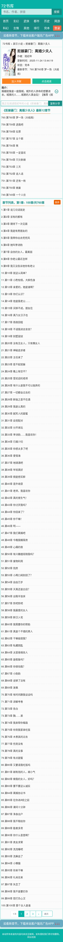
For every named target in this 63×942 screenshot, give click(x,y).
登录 (57, 28)
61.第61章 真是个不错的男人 (17, 631)
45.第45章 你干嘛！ (12, 519)
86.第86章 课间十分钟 (13, 807)
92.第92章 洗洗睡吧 (12, 849)
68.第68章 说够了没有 (13, 680)
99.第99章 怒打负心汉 (13, 898)
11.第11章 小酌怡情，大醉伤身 (18, 280)
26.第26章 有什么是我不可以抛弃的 (20, 385)
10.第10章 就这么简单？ (14, 273)
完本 (47, 28)
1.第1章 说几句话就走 (13, 209)
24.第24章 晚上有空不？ (14, 371)
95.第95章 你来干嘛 (12, 870)
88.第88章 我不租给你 (13, 821)
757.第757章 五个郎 (12, 138)
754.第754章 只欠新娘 (13, 159)
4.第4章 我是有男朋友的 (14, 230)
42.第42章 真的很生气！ (14, 497)
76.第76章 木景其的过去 (14, 736)
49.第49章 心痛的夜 (12, 547)
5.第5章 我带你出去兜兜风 (15, 237)
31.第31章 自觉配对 (12, 420)
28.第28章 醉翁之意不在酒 (15, 399)
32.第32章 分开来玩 (12, 427)
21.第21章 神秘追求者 (13, 350)
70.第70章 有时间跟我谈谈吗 (17, 694)
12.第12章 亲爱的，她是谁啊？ (18, 287)
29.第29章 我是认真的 (13, 406)
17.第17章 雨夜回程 (12, 322)
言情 (16, 28)
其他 (26, 28)
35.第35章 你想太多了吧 (14, 448)
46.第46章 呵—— (10, 526)
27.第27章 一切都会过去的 (15, 392)
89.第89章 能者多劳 (12, 828)
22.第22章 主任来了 (12, 357)
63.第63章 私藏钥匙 (12, 645)
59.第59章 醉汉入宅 (12, 617)
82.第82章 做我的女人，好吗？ (18, 779)
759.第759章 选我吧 (12, 124)
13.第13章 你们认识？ (13, 294)
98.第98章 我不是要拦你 (14, 891)
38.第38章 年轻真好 (12, 469)
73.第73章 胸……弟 (12, 715)
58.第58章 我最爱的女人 (14, 610)
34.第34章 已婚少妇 (12, 441)
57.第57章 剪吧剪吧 (12, 603)
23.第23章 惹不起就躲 (13, 364)
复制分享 (55, 103)
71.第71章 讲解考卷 (12, 701)
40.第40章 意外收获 (12, 483)
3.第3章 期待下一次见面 (14, 223)
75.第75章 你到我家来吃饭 (15, 729)
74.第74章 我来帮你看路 (14, 722)
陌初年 (28, 56)
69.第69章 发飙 (9, 687)
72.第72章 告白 (9, 708)
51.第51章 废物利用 (12, 561)
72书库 (7, 6)
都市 (36, 21)
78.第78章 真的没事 (12, 750)
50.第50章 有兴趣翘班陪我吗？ (18, 554)
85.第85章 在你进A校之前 (15, 800)
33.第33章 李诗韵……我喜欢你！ (19, 434)
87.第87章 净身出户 (12, 814)
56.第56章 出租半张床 (13, 596)
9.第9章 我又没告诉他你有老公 (18, 266)
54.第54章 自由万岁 (12, 582)
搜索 (56, 12)
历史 (47, 21)
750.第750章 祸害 (11, 187)
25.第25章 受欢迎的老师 (14, 378)
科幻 (6, 28)
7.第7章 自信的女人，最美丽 (16, 252)
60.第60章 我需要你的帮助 (15, 624)
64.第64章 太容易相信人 (14, 652)
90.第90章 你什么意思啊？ (15, 835)
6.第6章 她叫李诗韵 (12, 244)
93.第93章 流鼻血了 (12, 856)
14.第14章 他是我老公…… (15, 301)
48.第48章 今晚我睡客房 (14, 540)
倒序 (57, 202)
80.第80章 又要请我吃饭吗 (15, 764)
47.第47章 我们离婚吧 (13, 533)
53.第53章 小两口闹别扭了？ (17, 575)
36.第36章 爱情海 (10, 455)
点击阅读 (46, 81)
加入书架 (16, 81)
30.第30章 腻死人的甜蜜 (14, 413)
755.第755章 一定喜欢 (13, 152)
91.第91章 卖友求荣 (12, 842)
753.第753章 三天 (11, 166)
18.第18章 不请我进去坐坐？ (17, 329)
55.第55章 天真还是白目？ (15, 589)
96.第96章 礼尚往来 (12, 877)
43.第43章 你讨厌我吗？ (14, 504)
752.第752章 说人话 (12, 173)
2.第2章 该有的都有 (12, 216)
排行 (36, 28)
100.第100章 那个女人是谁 (16, 905)
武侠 (26, 21)
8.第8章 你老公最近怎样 (14, 259)
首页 (6, 21)
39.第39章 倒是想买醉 (13, 476)
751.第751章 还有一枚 (13, 180)
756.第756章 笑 (9, 145)
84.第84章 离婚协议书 (13, 793)
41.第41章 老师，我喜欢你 (15, 490)
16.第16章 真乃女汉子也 (14, 315)
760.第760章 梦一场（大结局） (18, 117)
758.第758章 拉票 (11, 131)
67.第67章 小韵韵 (10, 673)
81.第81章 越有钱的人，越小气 (18, 772)
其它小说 (18, 43)
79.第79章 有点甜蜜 (12, 757)
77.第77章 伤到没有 (12, 743)
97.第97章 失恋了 (10, 884)
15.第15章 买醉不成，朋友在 (17, 308)
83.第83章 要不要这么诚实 (15, 786)
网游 (57, 21)
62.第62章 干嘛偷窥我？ (14, 638)
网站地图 (31, 936)
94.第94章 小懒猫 (10, 863)
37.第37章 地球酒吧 (12, 462)
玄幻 (16, 21)
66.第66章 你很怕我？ (13, 666)
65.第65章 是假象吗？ (13, 659)
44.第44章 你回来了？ (13, 512)
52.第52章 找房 (9, 568)
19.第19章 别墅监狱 (12, 336)
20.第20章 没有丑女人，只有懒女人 (20, 343)
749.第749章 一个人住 (13, 194)
